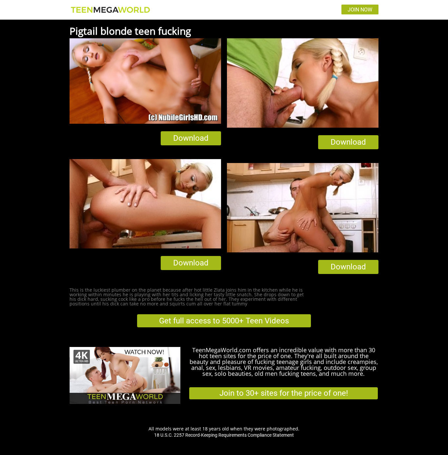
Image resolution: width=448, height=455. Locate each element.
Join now (360, 10)
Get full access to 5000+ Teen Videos (224, 320)
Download (191, 138)
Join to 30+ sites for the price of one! (283, 393)
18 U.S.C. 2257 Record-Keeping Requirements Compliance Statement (224, 435)
